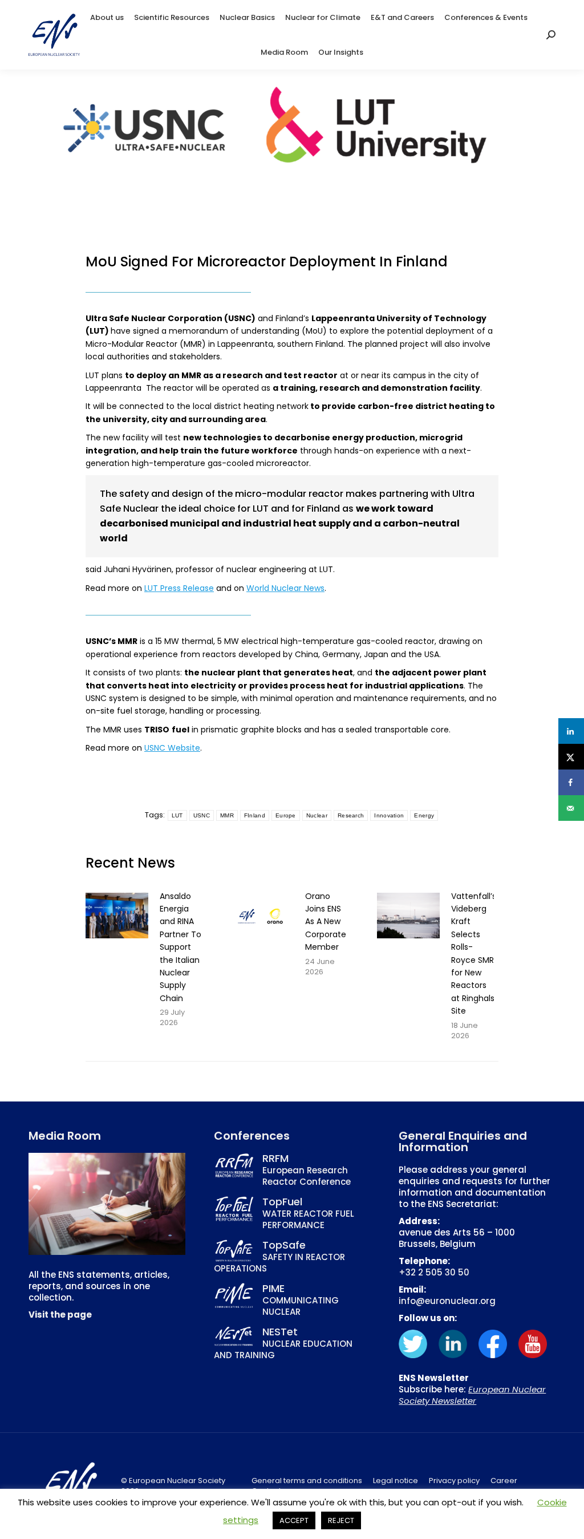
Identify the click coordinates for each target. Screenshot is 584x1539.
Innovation (389, 815)
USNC (201, 815)
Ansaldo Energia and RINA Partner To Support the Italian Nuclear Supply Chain (180, 947)
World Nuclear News (285, 588)
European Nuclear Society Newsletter (472, 1395)
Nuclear (316, 815)
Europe (285, 815)
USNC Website (172, 748)
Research (351, 815)
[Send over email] (571, 808)
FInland (254, 815)
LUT (177, 815)
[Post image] (117, 915)
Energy (424, 815)
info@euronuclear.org (447, 1301)
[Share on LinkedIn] (571, 731)
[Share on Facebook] (571, 782)
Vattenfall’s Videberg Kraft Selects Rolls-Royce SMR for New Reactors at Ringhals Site (473, 953)
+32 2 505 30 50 (434, 1272)
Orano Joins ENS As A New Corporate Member (325, 921)
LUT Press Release (179, 588)
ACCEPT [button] (294, 1520)
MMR (227, 815)
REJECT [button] (341, 1520)
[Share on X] (571, 757)
